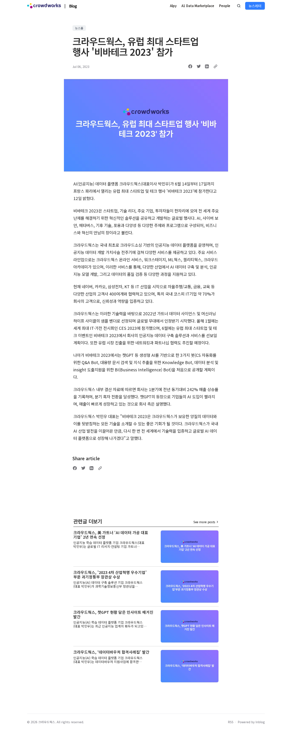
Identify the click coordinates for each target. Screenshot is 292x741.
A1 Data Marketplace (197, 5)
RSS (230, 722)
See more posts (204, 522)
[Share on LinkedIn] (207, 66)
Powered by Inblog (251, 722)
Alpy (173, 5)
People (224, 5)
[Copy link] (215, 66)
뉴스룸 (79, 28)
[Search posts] (239, 6)
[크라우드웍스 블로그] (44, 5)
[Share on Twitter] (199, 66)
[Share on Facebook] (190, 66)
